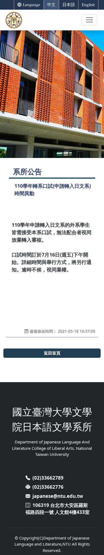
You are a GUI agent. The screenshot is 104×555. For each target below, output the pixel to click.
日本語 (68, 4)
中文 (51, 4)
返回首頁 (52, 353)
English (88, 4)
